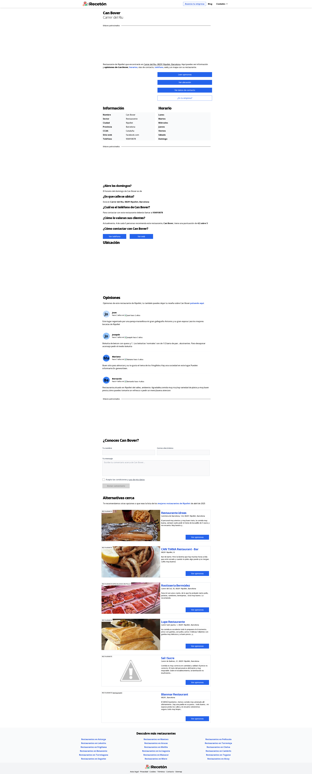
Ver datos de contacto (185, 90)
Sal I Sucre (167, 658)
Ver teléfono (114, 236)
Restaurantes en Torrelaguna (93, 755)
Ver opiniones (197, 537)
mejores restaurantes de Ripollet (174, 503)
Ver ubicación (185, 82)
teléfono (159, 67)
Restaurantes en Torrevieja (218, 743)
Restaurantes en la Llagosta (156, 751)
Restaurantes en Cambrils (218, 751)
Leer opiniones (185, 74)
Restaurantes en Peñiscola (218, 739)
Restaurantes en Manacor (156, 755)
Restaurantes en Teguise (218, 755)
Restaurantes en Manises (156, 739)
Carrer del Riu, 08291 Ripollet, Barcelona (162, 64)
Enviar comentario (116, 486)
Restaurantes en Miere (156, 758)
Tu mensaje (107, 458)
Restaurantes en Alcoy (218, 758)
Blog (210, 4)
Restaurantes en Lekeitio (93, 743)
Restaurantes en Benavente (93, 751)
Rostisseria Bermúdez (175, 585)
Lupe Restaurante (173, 622)
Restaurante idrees (173, 513)
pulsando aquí (197, 303)
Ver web (141, 236)
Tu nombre (107, 448)
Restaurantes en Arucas (156, 743)
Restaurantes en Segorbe (93, 758)
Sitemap (178, 771)
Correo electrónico (165, 448)
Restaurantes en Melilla (156, 747)
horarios (133, 67)
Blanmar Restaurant (174, 694)
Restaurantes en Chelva (218, 747)
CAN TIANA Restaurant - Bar (179, 549)
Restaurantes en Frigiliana (94, 747)
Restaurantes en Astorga (93, 739)
